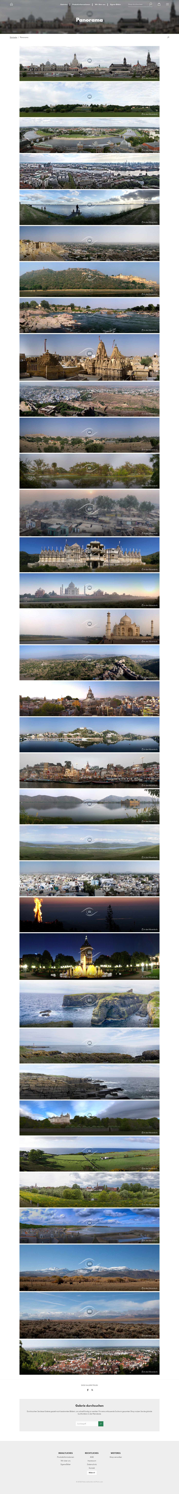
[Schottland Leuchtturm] (89, 1046)
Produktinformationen (81, 4)
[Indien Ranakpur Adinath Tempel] (89, 554)
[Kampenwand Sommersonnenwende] (89, 914)
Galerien (63, 4)
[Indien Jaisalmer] (89, 357)
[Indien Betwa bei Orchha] (89, 315)
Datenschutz (92, 1464)
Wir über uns (100, 4)
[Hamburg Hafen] (89, 171)
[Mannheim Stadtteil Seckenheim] (89, 1190)
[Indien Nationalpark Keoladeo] (89, 471)
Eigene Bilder (115, 4)
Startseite (13, 37)
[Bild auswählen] (22, 78)
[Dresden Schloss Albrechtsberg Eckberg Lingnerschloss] (89, 99)
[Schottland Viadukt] (89, 1226)
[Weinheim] (89, 1357)
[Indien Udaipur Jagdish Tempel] (89, 698)
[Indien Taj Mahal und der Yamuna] (89, 626)
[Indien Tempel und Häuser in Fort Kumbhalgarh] (89, 662)
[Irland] (89, 842)
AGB (92, 1457)
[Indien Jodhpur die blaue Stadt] (89, 399)
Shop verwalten (116, 1457)
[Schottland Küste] (89, 1082)
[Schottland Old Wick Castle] (89, 1004)
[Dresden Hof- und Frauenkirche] (89, 63)
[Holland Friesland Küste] (89, 207)
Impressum (92, 1461)
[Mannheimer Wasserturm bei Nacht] (89, 956)
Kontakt (92, 1468)
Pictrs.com (99, 1482)
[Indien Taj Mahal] (89, 590)
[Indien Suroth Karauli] (89, 513)
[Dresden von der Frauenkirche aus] (89, 135)
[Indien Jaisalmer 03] (89, 243)
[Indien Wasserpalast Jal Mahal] (89, 806)
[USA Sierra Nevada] (89, 1267)
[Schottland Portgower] (89, 1154)
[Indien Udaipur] (89, 734)
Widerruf (92, 1473)
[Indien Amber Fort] (89, 279)
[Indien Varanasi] (89, 770)
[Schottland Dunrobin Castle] (89, 1118)
